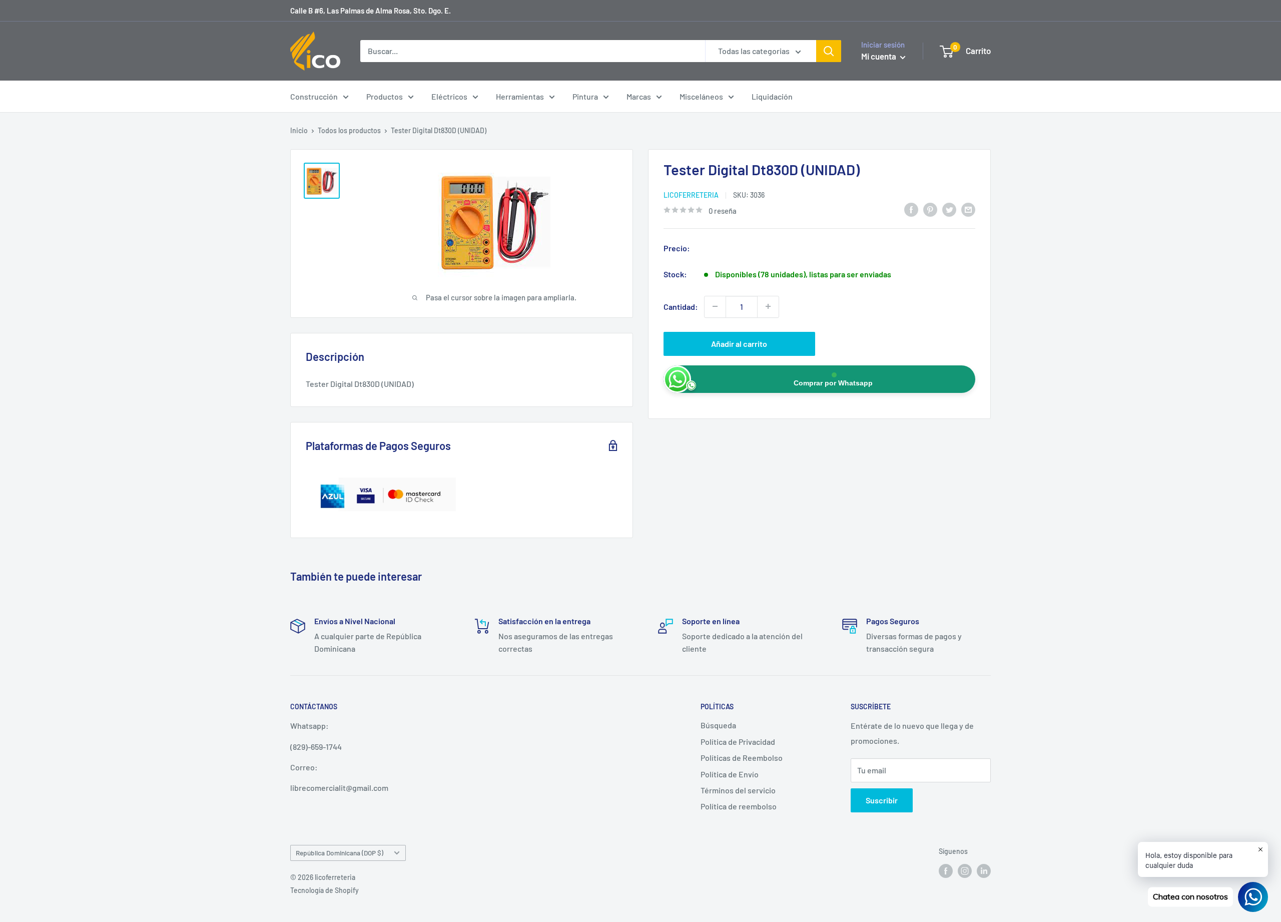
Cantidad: (681, 306)
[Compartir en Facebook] (911, 209)
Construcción (314, 96)
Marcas (638, 96)
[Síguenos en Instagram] (965, 870)
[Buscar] (828, 51)
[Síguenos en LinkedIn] (984, 870)
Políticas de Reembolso (742, 757)
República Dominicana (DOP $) (339, 852)
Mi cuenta (879, 56)
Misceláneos (701, 96)
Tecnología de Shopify (324, 890)
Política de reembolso (739, 806)
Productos (384, 96)
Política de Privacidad (738, 741)
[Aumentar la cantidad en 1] (768, 306)
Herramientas (520, 96)
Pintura (585, 96)
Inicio (299, 130)
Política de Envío (730, 774)
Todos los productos (349, 130)
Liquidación (772, 96)
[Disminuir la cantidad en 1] (715, 306)
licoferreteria (691, 194)
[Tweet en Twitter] (949, 209)
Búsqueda (718, 725)
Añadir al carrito (739, 343)
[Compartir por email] (968, 209)
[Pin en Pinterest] (930, 209)
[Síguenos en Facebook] (946, 870)
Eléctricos (449, 96)
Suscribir (882, 800)
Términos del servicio (738, 790)
